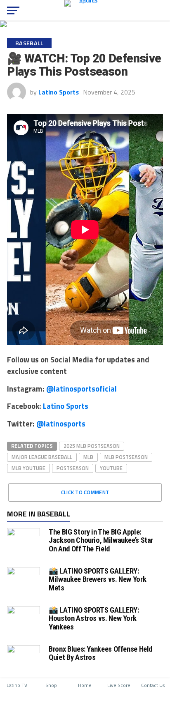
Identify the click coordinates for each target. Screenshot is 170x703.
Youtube (111, 468)
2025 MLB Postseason (92, 446)
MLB (88, 457)
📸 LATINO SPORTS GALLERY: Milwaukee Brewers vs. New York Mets (97, 579)
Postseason (73, 468)
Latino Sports (58, 92)
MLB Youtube (28, 468)
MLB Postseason (126, 457)
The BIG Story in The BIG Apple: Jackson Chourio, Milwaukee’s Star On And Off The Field (101, 540)
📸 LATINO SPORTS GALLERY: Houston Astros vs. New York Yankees (94, 618)
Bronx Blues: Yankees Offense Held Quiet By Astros (100, 653)
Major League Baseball (42, 457)
